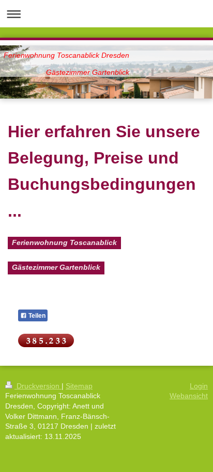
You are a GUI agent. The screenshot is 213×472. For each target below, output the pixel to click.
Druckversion (38, 386)
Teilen (36, 315)
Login (199, 386)
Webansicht (189, 396)
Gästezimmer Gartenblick (56, 267)
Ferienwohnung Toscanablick (64, 242)
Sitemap (79, 386)
